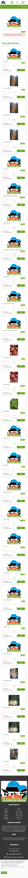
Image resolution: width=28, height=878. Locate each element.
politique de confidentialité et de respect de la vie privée (12, 867)
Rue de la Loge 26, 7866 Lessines (15, 857)
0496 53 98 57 (15, 851)
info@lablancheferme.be (19, 831)
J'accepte (4, 873)
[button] (1, 6)
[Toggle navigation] (25, 6)
